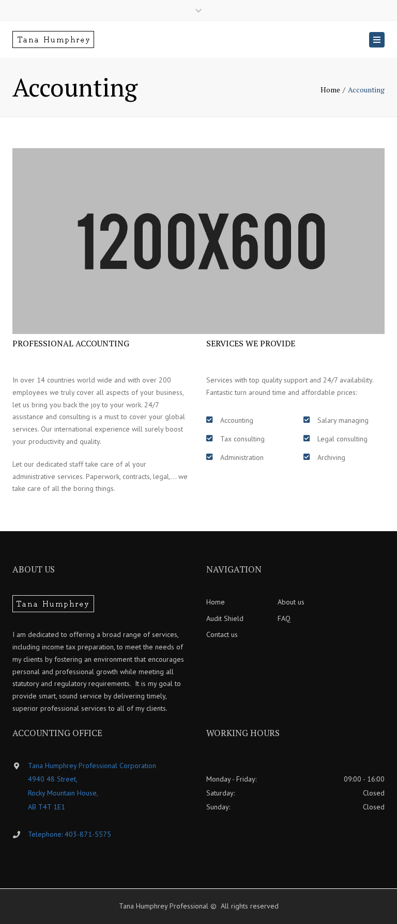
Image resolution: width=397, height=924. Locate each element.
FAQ (284, 618)
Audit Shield (224, 618)
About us (291, 602)
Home (330, 89)
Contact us (222, 634)
